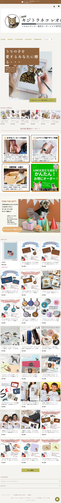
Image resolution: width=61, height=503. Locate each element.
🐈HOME (3, 39)
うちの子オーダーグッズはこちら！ (9, 481)
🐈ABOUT (10, 39)
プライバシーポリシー (6, 495)
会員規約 (29, 495)
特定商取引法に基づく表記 (19, 495)
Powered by (29, 500)
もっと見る (30, 470)
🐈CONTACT (28, 39)
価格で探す (3, 486)
